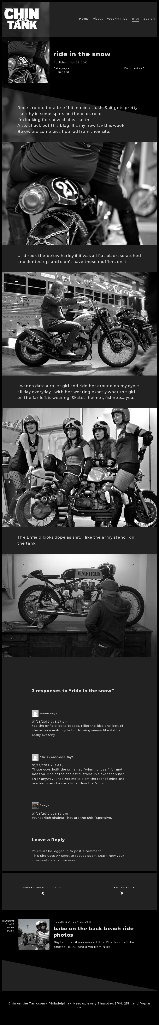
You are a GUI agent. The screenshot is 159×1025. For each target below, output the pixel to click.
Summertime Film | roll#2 (42, 887)
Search (149, 19)
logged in (61, 851)
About (98, 19)
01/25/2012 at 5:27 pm (50, 721)
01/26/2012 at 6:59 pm (50, 813)
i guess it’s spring (122, 887)
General (63, 72)
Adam (44, 713)
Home (84, 19)
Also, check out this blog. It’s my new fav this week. (71, 125)
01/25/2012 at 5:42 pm (50, 765)
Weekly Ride (117, 19)
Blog (135, 19)
